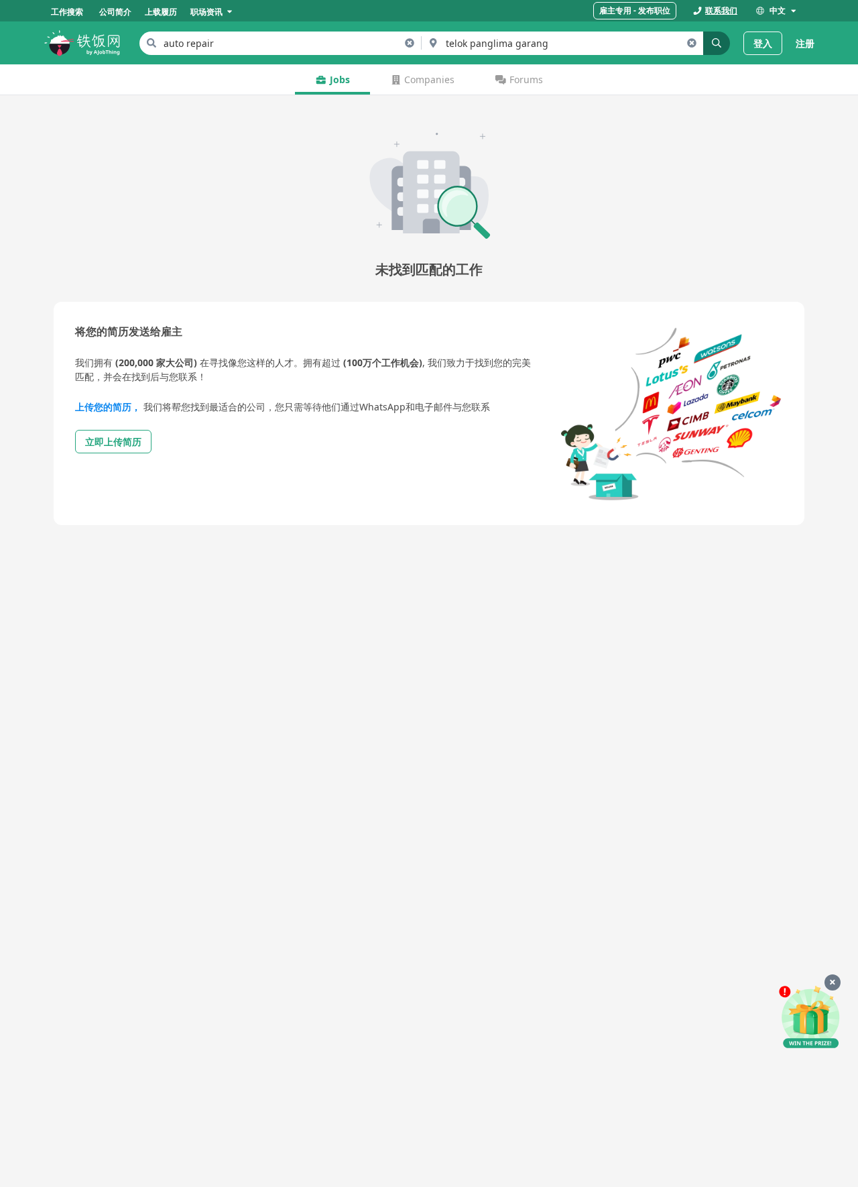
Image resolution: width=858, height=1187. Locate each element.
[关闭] (832, 982)
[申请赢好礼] (810, 1018)
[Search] (716, 43)
